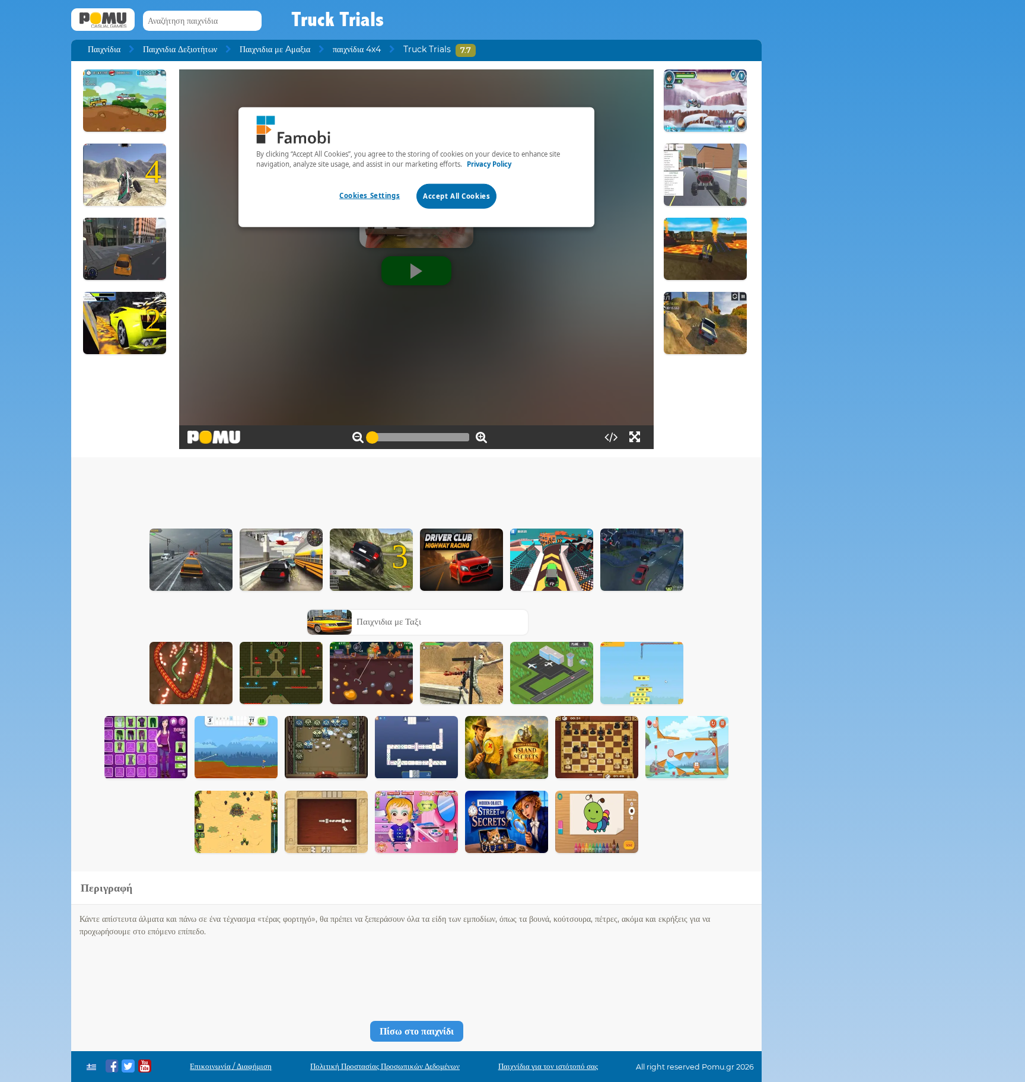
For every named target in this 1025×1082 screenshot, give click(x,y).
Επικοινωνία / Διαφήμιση (231, 1066)
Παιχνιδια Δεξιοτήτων (180, 49)
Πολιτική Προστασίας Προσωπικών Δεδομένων (385, 1066)
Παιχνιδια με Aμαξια (275, 49)
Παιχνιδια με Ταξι (388, 621)
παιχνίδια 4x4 (357, 49)
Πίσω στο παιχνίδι (417, 1031)
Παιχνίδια (104, 49)
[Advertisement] (416, 490)
